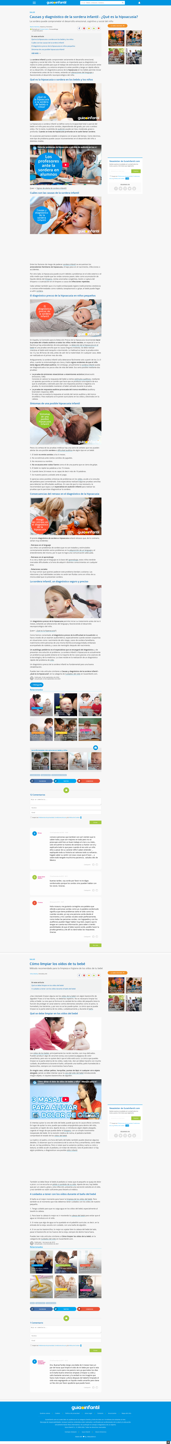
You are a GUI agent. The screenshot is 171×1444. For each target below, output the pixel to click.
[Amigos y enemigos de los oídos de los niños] (90, 1297)
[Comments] (99, 28)
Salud (32, 12)
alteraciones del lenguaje (81, 72)
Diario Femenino (100, 1432)
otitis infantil (72, 1150)
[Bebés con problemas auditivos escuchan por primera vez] (65, 715)
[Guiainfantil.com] (56, 4)
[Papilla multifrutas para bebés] (41, 1297)
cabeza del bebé (78, 1215)
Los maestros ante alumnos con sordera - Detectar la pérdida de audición (88, 736)
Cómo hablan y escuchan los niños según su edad (40, 737)
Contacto (100, 1413)
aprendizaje (73, 559)
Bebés (32, 1303)
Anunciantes (112, 1413)
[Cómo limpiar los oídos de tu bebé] (41, 715)
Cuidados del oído (72, 674)
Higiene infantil (45, 775)
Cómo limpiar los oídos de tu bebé (40, 712)
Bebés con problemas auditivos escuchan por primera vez (64, 712)
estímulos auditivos (83, 379)
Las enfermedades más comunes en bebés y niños (49, 750)
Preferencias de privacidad (46, 817)
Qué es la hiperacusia (46, 631)
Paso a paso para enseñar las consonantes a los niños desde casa (133, 42)
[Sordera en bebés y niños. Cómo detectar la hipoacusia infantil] (90, 715)
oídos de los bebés (41, 1053)
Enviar (95, 822)
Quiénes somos (45, 1413)
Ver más (95, 945)
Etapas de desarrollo (38, 732)
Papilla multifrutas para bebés (40, 1294)
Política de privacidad (72, 1413)
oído (52, 660)
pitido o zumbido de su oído (64, 1184)
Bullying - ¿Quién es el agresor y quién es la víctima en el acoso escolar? (134, 59)
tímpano (48, 279)
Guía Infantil (86, 1432)
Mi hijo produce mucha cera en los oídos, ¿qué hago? (64, 1294)
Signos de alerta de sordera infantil (51, 188)
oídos (80, 479)
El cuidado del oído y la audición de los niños (64, 737)
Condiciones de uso (60, 817)
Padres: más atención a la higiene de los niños (89, 1269)
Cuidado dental (35, 775)
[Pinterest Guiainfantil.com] (120, 188)
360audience (91, 1437)
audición (61, 129)
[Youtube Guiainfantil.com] (134, 188)
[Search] (123, 3)
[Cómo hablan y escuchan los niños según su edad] (41, 740)
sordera (39, 291)
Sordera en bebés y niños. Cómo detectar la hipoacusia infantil (89, 712)
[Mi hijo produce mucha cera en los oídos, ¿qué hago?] (65, 1297)
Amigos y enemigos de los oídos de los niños (89, 1294)
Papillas (34, 1290)
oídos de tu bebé (69, 996)
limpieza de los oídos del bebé (79, 1199)
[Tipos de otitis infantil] (65, 1273)
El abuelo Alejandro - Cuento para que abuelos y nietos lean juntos (116, 42)
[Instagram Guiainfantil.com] (125, 188)
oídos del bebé (60, 1135)
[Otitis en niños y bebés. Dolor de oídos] (41, 1273)
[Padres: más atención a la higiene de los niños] (90, 1273)
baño (91, 1009)
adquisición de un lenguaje (80, 550)
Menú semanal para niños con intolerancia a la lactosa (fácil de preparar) (115, 59)
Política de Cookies (74, 817)
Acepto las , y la (56, 817)
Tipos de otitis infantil (64, 1268)
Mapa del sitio (126, 1413)
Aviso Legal (88, 1413)
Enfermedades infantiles (59, 775)
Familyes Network (70, 1432)
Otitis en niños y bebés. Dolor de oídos (40, 1269)
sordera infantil (69, 264)
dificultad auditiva (64, 450)
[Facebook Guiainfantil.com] (115, 188)
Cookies (57, 1413)
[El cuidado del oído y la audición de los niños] (65, 740)
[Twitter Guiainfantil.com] (129, 188)
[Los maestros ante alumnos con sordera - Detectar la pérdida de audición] (90, 740)
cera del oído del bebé (74, 1073)
